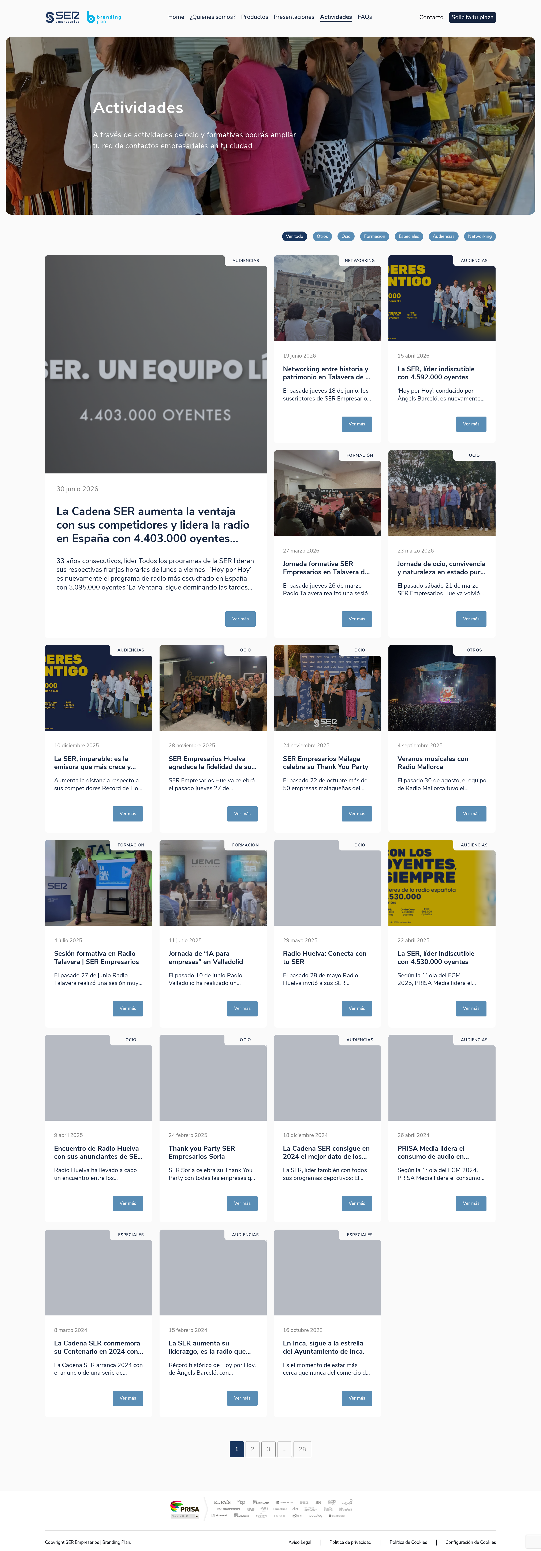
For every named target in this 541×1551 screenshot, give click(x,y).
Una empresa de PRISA (184, 1506)
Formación (374, 236)
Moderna (240, 1515)
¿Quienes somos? (212, 17)
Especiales (409, 236)
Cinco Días (279, 1509)
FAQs (365, 17)
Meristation (336, 1515)
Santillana (262, 1502)
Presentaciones (294, 17)
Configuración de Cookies (470, 1543)
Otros (322, 236)
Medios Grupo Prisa (184, 1516)
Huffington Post (228, 1509)
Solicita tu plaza (473, 17)
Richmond (219, 1515)
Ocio (346, 236)
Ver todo (294, 236)
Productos (254, 17)
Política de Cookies (408, 1543)
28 (302, 1449)
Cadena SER (302, 1502)
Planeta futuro (326, 1509)
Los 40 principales (242, 1502)
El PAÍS (222, 1502)
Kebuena (342, 1509)
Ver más (240, 619)
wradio (263, 1509)
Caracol (345, 1502)
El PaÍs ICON (279, 1515)
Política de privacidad (350, 1543)
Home (176, 17)
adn (330, 1502)
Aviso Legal (299, 1543)
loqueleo (315, 1515)
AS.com (316, 1502)
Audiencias (444, 236)
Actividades (336, 17)
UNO (251, 1509)
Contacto (431, 17)
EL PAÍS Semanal (311, 1509)
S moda (297, 1515)
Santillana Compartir (284, 1502)
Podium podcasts (261, 1515)
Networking (480, 236)
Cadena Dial (295, 1509)
